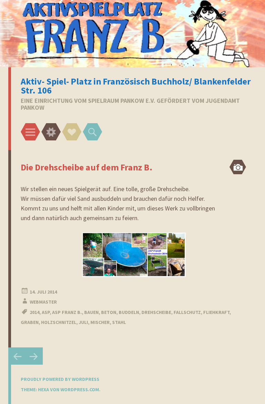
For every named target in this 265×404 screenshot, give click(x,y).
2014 (34, 312)
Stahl (119, 322)
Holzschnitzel (58, 322)
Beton (108, 312)
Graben (30, 322)
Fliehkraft (216, 312)
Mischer (100, 322)
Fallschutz (187, 312)
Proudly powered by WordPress (60, 379)
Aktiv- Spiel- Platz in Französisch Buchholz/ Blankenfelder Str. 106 (136, 86)
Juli (83, 322)
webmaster (43, 302)
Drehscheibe (156, 312)
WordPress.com (79, 389)
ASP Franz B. (67, 312)
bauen (91, 312)
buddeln (129, 312)
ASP (46, 312)
